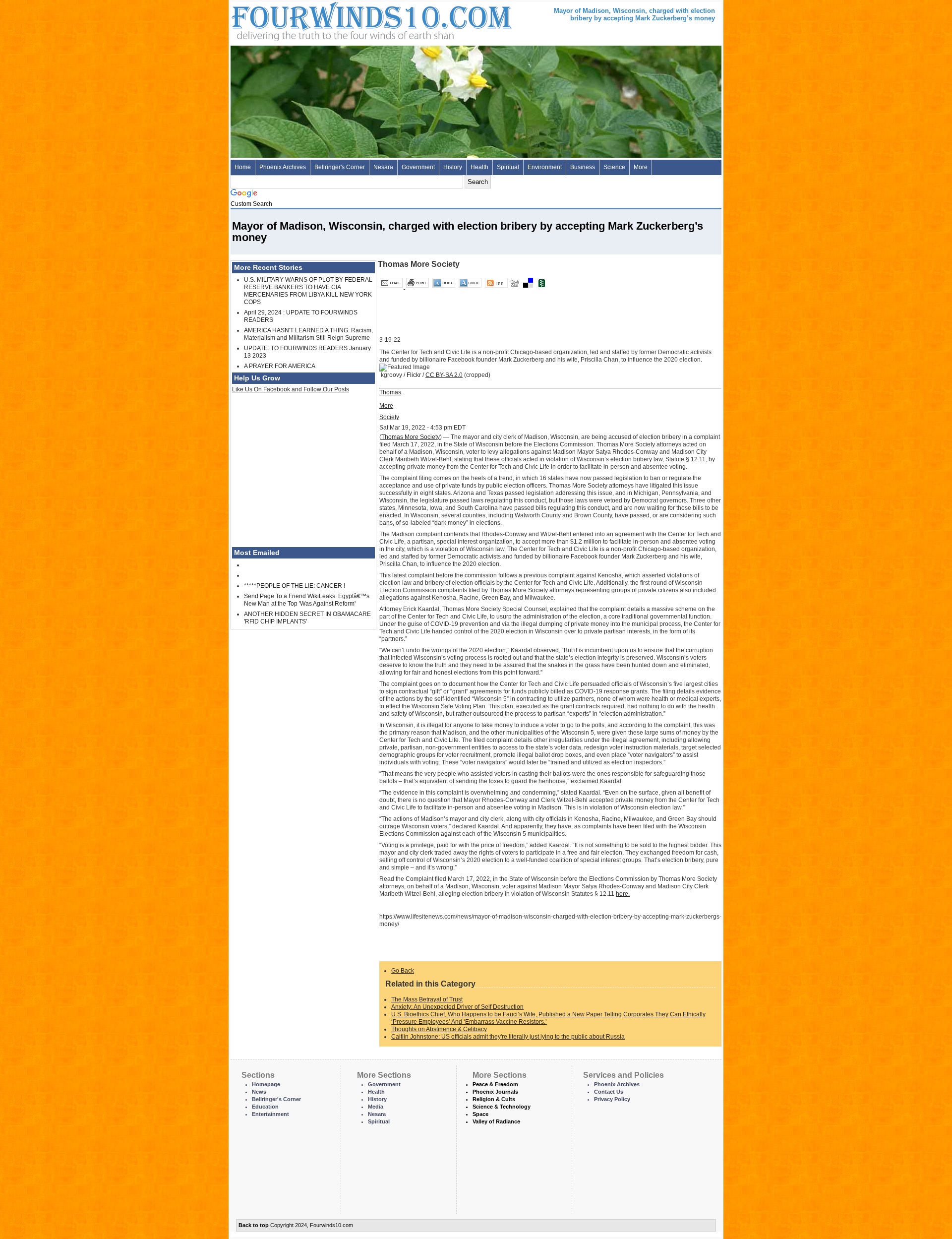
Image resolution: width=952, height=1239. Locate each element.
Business (582, 167)
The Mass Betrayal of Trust (427, 999)
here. (623, 893)
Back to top (253, 1225)
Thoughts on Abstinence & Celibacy (439, 1029)
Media (375, 1107)
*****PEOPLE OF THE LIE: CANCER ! (294, 585)
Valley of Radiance (496, 1121)
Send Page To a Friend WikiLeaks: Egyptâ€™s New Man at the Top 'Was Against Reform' (306, 600)
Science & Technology (502, 1107)
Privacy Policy (612, 1099)
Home (243, 167)
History (452, 167)
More (641, 167)
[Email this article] (392, 287)
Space (480, 1114)
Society (389, 417)
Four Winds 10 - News (330, 19)
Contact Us (608, 1092)
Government (418, 167)
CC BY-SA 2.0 (444, 375)
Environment (545, 167)
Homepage (266, 1084)
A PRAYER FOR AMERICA (279, 366)
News (259, 1092)
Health (479, 167)
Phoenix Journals (495, 1092)
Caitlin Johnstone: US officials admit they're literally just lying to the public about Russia (508, 1036)
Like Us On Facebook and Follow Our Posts (290, 389)
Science (614, 167)
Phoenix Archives (282, 167)
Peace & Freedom (495, 1084)
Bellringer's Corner (339, 167)
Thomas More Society (410, 437)
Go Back (402, 970)
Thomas (390, 399)
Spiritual (508, 167)
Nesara (383, 167)
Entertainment (270, 1114)
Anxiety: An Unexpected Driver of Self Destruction (457, 1006)
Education (265, 1107)
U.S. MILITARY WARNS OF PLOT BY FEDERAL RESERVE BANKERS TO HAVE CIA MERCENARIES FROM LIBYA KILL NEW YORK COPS (308, 291)
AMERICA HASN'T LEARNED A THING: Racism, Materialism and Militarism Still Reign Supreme (308, 334)
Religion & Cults (494, 1099)
